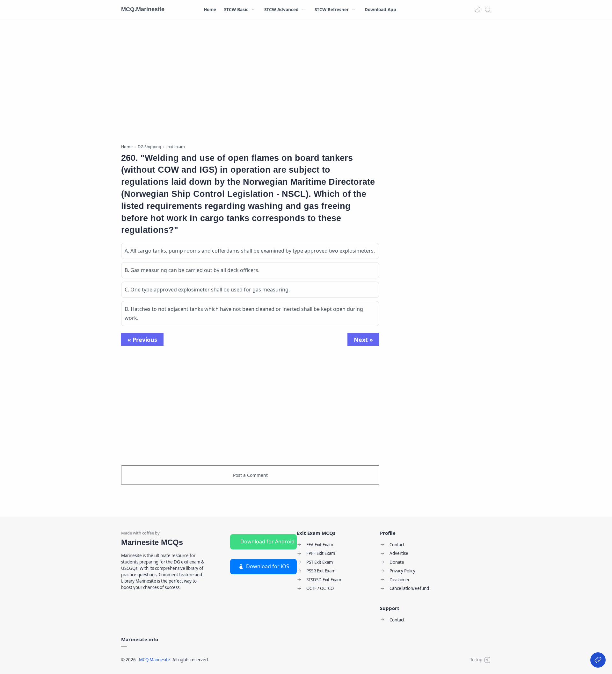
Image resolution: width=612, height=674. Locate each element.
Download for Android (267, 541)
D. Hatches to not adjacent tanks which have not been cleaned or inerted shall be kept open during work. (244, 313)
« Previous (142, 339)
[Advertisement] (250, 82)
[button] (477, 9)
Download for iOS (267, 566)
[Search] (487, 9)
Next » (363, 339)
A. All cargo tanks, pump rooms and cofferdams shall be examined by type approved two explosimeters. (250, 250)
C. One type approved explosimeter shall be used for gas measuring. (207, 289)
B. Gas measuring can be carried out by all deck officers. (192, 270)
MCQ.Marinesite (142, 9)
